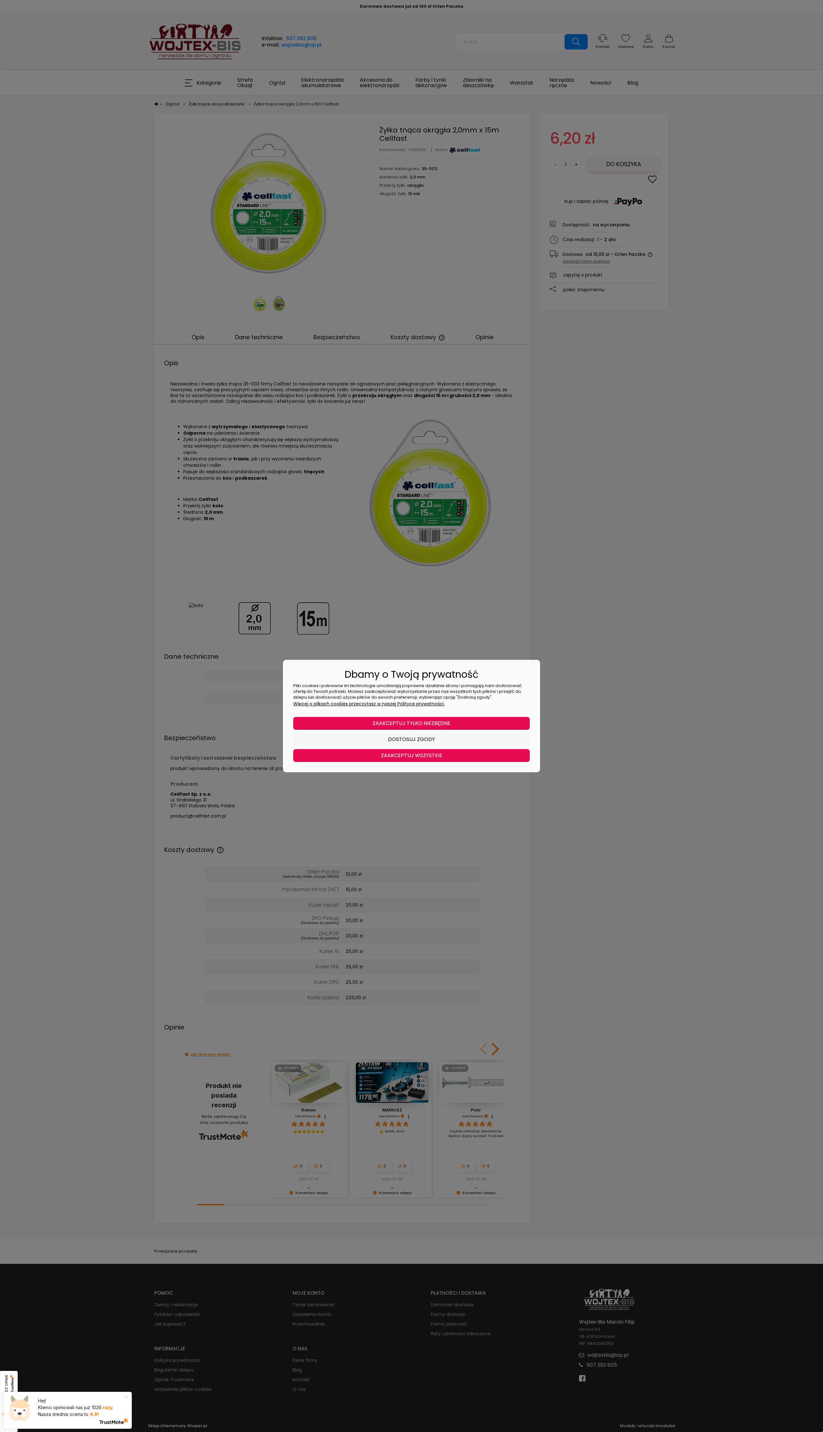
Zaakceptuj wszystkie (411, 755)
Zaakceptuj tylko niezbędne (411, 723)
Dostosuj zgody (411, 739)
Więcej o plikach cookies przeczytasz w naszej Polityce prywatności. (369, 704)
